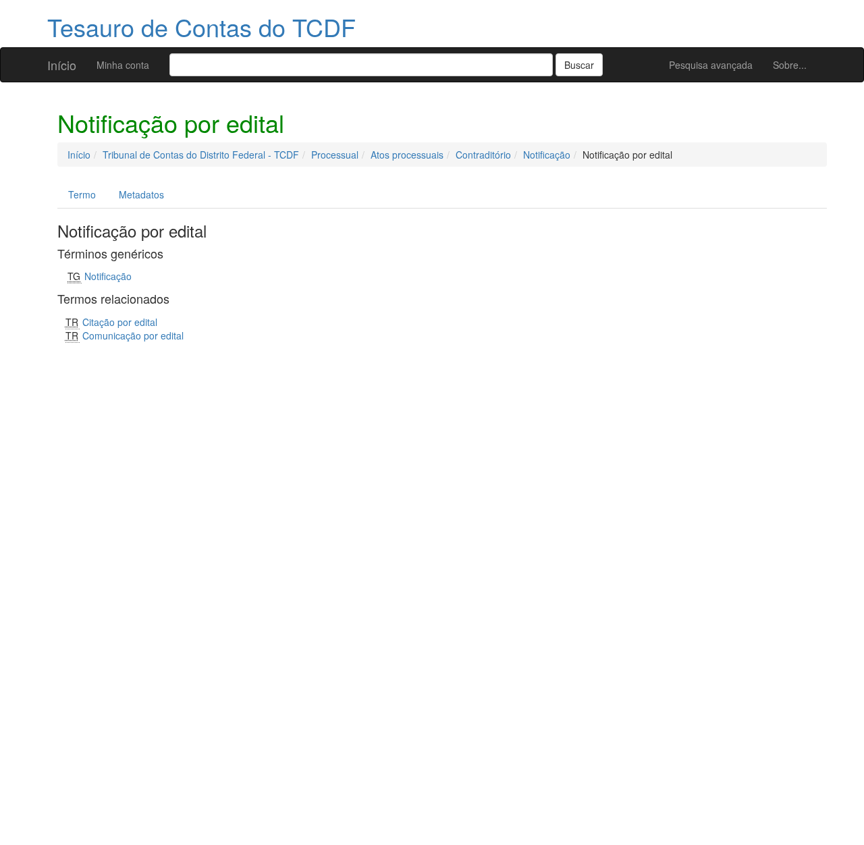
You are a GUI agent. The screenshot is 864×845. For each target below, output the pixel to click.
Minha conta (123, 65)
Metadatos (141, 194)
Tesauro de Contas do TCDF (201, 26)
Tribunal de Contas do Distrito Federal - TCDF (201, 154)
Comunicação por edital (133, 335)
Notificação (546, 154)
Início (61, 65)
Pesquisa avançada (711, 65)
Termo (82, 194)
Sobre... (790, 65)
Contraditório (483, 154)
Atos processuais (407, 154)
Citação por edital (119, 322)
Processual (334, 154)
